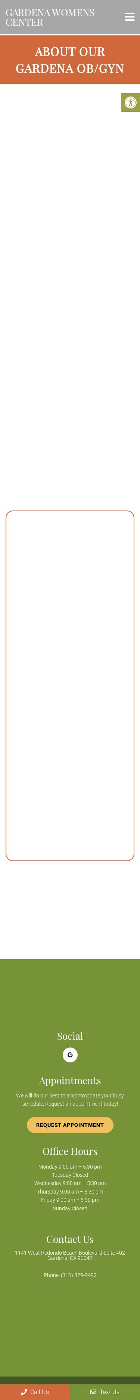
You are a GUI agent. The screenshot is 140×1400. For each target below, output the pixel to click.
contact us (100, 366)
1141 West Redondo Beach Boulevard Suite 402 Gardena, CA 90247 (70, 1255)
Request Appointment (70, 1125)
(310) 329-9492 (60, 377)
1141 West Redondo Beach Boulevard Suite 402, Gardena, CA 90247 (66, 799)
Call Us (39, 1392)
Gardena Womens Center (50, 17)
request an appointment (47, 366)
